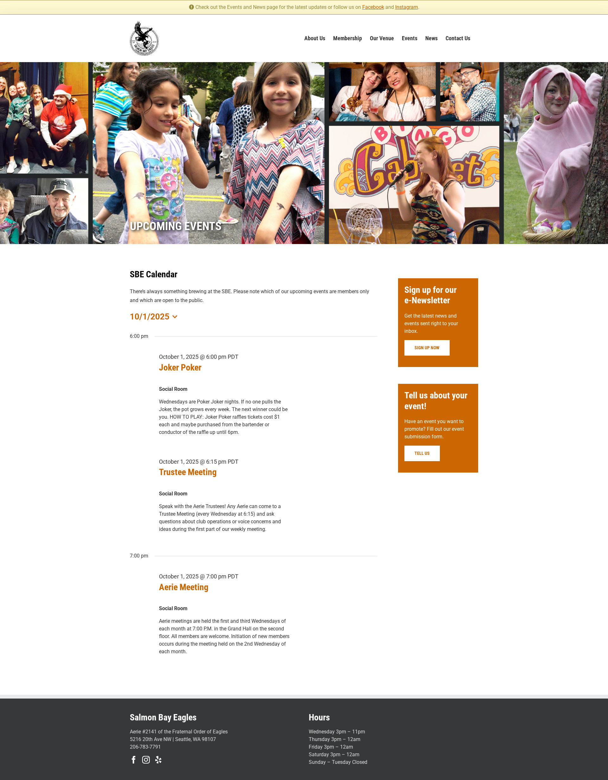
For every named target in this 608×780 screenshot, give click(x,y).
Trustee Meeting (188, 472)
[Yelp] (158, 760)
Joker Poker (180, 367)
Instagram (406, 7)
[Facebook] (133, 760)
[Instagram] (146, 760)
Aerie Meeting (183, 587)
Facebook (373, 7)
